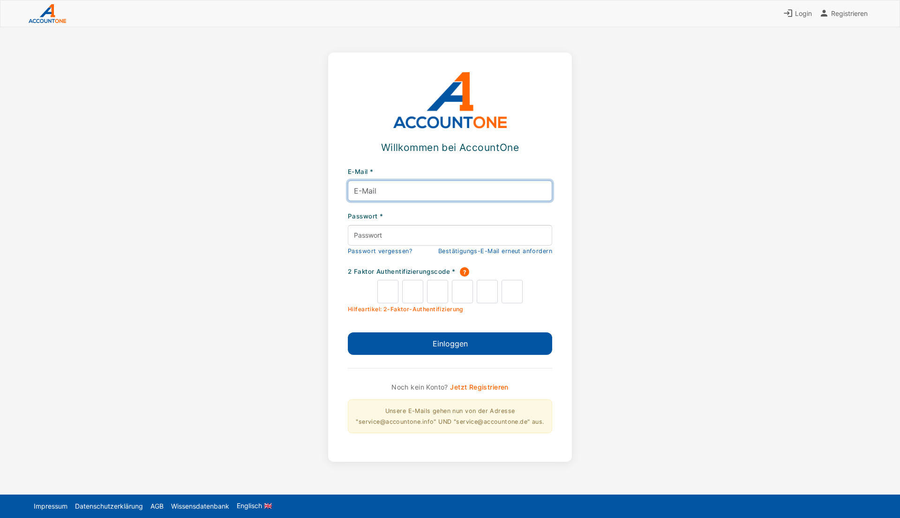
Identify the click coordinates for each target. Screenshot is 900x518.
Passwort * (365, 216)
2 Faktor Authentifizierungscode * (407, 272)
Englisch (254, 506)
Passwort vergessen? (380, 251)
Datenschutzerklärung (109, 506)
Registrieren (848, 13)
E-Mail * (360, 171)
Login (802, 13)
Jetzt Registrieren (479, 387)
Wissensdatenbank (200, 506)
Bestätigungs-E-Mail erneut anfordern (495, 251)
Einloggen (450, 343)
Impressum (51, 506)
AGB (157, 506)
